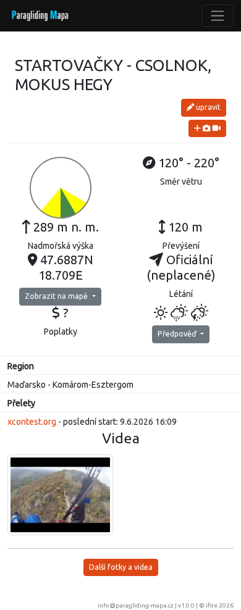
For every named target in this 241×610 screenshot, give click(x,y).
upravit (207, 107)
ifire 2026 (220, 605)
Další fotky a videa (121, 567)
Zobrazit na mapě (57, 296)
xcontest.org (31, 422)
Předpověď (178, 334)
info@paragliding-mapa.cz (136, 605)
